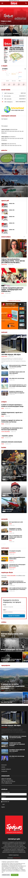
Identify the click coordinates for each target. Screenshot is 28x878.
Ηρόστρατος (11, 560)
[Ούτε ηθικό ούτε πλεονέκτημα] (4, 380)
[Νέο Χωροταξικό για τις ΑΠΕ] (4, 523)
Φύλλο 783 (11, 223)
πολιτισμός (3, 554)
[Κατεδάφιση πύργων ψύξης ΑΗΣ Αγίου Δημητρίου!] (4, 373)
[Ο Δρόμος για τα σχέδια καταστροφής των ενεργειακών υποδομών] (14, 680)
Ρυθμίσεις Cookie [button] (6, 874)
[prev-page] (2, 296)
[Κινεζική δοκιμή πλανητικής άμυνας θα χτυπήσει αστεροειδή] (11, 659)
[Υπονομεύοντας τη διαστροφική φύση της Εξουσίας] (4, 566)
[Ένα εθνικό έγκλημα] (11, 700)
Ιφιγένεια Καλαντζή (12, 552)
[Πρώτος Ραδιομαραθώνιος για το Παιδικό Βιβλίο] (4, 559)
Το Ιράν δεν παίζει (8, 509)
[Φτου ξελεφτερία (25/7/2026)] (14, 646)
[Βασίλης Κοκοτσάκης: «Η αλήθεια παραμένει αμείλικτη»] (11, 30)
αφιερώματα (5, 665)
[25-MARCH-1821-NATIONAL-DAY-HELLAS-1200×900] (14, 169)
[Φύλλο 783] (4, 224)
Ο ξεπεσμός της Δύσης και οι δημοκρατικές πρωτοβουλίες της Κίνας (17, 582)
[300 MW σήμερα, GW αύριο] (14, 344)
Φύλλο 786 (11, 203)
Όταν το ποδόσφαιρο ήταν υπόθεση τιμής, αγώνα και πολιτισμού (15, 537)
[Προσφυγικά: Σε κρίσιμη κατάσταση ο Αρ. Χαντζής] (4, 530)
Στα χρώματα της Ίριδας (15, 551)
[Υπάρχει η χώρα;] (14, 16)
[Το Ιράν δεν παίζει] (14, 505)
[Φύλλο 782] (4, 231)
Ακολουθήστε (22, 95)
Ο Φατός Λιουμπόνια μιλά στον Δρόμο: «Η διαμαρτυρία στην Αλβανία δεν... (12, 289)
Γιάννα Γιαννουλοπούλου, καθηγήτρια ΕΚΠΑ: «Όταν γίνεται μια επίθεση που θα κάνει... (13, 261)
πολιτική (3, 352)
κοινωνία (3, 525)
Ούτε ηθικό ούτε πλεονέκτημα (16, 378)
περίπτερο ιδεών (7, 572)
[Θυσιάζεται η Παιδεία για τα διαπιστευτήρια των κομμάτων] (4, 393)
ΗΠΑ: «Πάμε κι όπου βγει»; (10, 462)
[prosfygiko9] (14, 180)
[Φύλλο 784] (4, 218)
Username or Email (5, 792)
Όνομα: (4, 604)
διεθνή (3, 285)
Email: (4, 609)
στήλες (3, 622)
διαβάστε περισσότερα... (14, 855)
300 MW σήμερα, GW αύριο (11, 354)
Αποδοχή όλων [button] (15, 874)
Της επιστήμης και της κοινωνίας (6, 657)
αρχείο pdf (5, 200)
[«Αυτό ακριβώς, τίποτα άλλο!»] (14, 489)
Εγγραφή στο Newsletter (14, 615)
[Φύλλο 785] (4, 211)
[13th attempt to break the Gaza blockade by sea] (14, 191)
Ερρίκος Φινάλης (4, 264)
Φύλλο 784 (11, 216)
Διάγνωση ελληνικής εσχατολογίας (11, 442)
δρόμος (2, 293)
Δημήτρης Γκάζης (4, 356)
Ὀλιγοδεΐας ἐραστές (7, 435)
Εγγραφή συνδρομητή (6, 769)
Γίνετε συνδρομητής (21, 101)
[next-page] (4, 296)
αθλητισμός (3, 539)
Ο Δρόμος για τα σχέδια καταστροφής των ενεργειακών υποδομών (17, 744)
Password (3, 797)
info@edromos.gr (8, 783)
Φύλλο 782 (11, 229)
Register (3, 807)
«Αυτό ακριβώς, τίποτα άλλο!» (11, 493)
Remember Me (6, 801)
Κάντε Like (23, 93)
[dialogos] (14, 158)
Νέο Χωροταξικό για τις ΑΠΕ (16, 522)
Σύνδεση (3, 767)
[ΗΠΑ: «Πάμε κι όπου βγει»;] (14, 458)
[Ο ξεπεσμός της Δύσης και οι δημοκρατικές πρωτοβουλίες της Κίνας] (4, 583)
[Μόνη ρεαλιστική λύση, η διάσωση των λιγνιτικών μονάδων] (4, 367)
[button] (2, 3)
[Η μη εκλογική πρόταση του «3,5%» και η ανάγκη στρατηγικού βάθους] (4, 386)
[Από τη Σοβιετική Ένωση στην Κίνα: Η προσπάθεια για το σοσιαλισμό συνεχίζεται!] (4, 589)
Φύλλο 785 (11, 210)
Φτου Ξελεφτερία (4, 647)
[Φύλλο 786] (4, 205)
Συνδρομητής (4, 771)
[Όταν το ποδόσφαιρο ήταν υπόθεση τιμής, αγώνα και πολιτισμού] (4, 537)
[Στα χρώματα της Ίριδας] (4, 552)
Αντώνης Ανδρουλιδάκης (5, 431)
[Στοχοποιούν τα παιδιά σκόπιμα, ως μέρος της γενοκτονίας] (14, 473)
